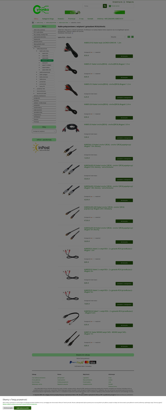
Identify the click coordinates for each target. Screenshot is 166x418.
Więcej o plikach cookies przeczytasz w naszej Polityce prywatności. (20, 404)
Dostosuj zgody (8, 408)
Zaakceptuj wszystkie (23, 408)
